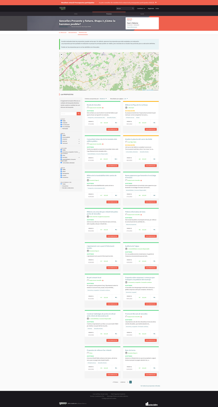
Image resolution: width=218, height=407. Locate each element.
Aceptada (64, 122)
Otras (63, 155)
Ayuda (142, 14)
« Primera (115, 382)
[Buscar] (132, 8)
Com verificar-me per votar (100, 394)
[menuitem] (141, 8)
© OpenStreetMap (149, 90)
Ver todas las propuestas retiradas (150, 386)
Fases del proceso (132, 27)
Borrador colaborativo (68, 188)
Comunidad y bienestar (68, 163)
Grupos (64, 175)
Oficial (63, 171)
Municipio (64, 157)
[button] (61, 54)
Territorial (64, 143)
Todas (63, 120)
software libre (81, 403)
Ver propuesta (113, 129)
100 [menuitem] (125, 98)
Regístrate (151, 8)
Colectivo (64, 139)
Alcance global (66, 137)
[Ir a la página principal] (62, 8)
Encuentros (72, 32)
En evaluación (65, 124)
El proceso (62, 32)
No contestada (66, 126)
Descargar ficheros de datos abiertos (117, 396)
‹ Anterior (122, 382)
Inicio (75, 14)
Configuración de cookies (109, 398)
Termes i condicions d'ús (97, 396)
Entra (157, 8)
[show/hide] (80, 139)
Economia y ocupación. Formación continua (69, 152)
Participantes (65, 173)
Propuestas (83, 32)
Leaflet (143, 90)
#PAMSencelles (64, 26)
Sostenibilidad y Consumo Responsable (68, 160)
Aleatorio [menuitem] (102, 98)
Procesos (109, 14)
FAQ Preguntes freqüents (118, 394)
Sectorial (64, 141)
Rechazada (65, 128)
